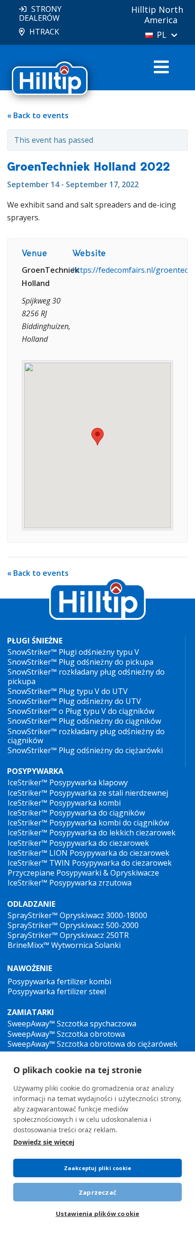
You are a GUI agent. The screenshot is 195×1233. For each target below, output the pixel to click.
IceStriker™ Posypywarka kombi (64, 803)
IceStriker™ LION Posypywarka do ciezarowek (88, 853)
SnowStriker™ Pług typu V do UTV (68, 691)
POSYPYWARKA (35, 771)
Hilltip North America (157, 15)
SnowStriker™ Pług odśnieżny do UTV (74, 701)
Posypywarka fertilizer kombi (59, 981)
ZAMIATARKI (30, 1012)
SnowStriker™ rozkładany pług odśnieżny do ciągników (86, 736)
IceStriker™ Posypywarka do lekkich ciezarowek (92, 832)
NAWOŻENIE (29, 968)
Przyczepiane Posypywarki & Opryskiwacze (83, 873)
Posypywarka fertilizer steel (57, 991)
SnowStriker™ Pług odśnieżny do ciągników (84, 721)
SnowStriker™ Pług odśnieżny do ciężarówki (85, 750)
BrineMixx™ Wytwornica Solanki (64, 945)
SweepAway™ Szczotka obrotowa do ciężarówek (92, 1044)
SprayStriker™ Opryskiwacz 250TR (68, 935)
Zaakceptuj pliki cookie (98, 1168)
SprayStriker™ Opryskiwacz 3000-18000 (77, 915)
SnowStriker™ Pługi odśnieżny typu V (73, 652)
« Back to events (38, 115)
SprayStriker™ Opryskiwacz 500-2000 (73, 925)
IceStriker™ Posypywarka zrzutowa (70, 882)
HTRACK (44, 31)
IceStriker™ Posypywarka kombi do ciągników (88, 822)
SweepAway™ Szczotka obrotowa (66, 1034)
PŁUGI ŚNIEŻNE (34, 640)
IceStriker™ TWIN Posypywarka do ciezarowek (90, 863)
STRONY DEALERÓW (40, 13)
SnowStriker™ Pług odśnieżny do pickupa (80, 662)
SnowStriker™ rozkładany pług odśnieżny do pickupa (86, 676)
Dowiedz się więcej (43, 1141)
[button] (97, 436)
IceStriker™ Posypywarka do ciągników (76, 813)
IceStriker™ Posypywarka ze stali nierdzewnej (88, 793)
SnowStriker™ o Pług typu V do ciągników (81, 711)
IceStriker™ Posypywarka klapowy (68, 782)
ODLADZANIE (31, 904)
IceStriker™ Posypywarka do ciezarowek (78, 843)
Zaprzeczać (97, 1192)
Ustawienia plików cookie (98, 1213)
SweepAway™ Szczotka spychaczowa (72, 1023)
